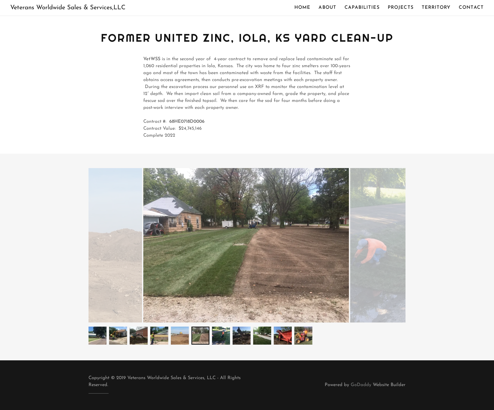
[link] (68, 8)
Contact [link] (471, 7)
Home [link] (302, 7)
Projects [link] (400, 7)
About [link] (327, 7)
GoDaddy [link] (361, 385)
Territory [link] (436, 7)
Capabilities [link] (362, 7)
